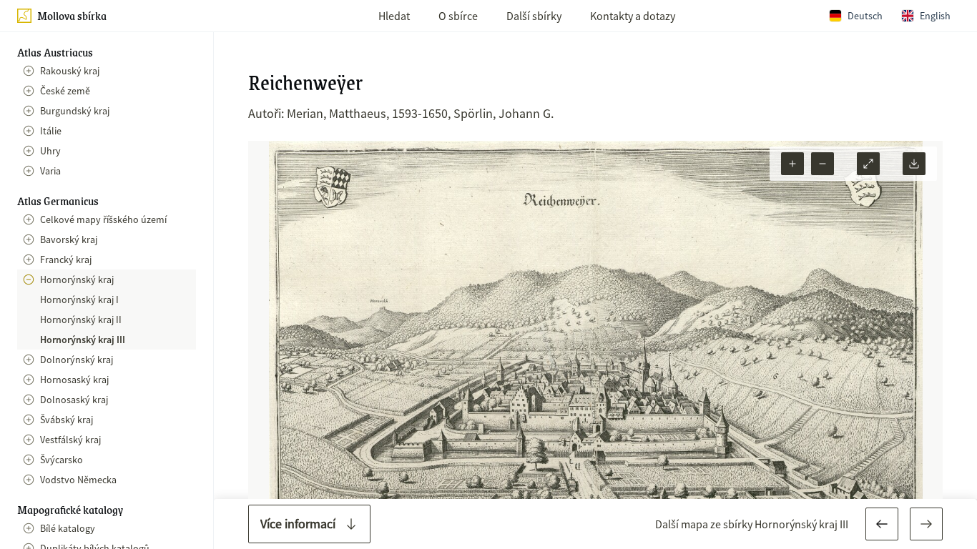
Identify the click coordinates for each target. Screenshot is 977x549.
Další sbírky (533, 16)
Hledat (394, 16)
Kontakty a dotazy (632, 16)
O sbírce (458, 16)
